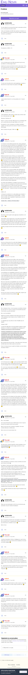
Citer (5, 38)
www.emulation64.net (5, 445)
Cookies (18, 664)
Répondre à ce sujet (14, 18)
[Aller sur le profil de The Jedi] (2, 58)
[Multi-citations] (2, 38)
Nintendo (11, 13)
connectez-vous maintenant (18, 640)
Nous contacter (11, 664)
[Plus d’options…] (25, 24)
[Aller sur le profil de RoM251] (2, 79)
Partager (7, 654)
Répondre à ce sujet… (9, 647)
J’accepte (23, 671)
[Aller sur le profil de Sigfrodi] (2, 95)
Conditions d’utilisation (6, 673)
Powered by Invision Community (14, 667)
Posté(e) (10, 24)
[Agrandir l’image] (17, 68)
